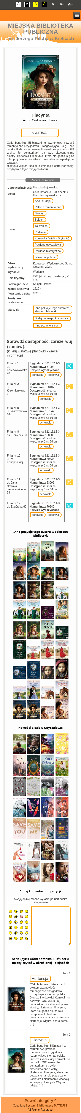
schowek (37, 374)
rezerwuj (53, 374)
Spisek (39, 219)
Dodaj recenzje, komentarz (51, 318)
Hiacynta (39, 1040)
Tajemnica (41, 226)
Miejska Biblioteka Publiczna (40, 28)
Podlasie (40, 232)
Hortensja (40, 978)
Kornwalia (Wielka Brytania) (52, 238)
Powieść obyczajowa (48, 244)
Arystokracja (43, 200)
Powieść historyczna (48, 251)
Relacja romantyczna (48, 207)
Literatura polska (45, 257)
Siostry (39, 213)
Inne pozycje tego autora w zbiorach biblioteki (51, 309)
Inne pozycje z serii (47, 325)
